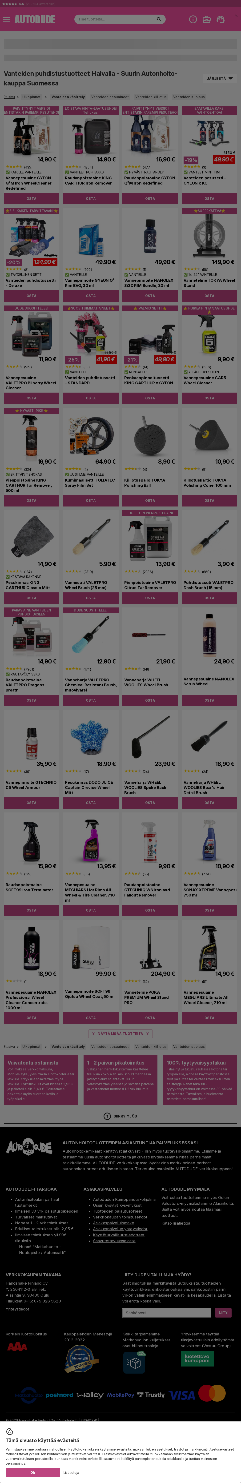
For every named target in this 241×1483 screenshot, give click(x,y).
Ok (32, 1473)
